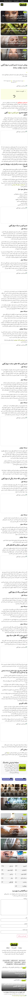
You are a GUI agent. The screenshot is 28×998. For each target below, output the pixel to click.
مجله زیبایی (17, 962)
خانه (26, 75)
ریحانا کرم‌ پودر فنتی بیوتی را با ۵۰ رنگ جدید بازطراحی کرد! (14, 16)
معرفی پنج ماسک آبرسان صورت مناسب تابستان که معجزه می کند (15, 42)
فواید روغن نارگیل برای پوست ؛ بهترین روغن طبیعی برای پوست (15, 819)
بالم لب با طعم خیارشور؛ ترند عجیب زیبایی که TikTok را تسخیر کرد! (15, 29)
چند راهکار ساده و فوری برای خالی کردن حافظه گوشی (14, 985)
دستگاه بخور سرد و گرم (19, 964)
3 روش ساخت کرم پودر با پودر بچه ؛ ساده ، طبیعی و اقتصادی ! (15, 831)
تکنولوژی (24, 799)
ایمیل (25, 923)
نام (26, 917)
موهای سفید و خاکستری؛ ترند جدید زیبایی (14, 54)
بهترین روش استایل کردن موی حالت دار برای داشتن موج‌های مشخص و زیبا (14, 789)
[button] (2, 4)
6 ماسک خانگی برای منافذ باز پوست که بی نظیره (14, 844)
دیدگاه (25, 898)
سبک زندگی (21, 75)
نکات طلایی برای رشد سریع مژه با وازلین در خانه (15, 857)
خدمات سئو (22, 960)
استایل (25, 785)
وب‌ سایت (25, 929)
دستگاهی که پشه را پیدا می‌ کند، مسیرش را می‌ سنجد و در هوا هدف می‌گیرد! (15, 803)
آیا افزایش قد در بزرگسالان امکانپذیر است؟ (17, 972)
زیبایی (25, 12)
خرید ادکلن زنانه (9, 962)
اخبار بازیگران (14, 960)
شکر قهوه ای (10, 964)
